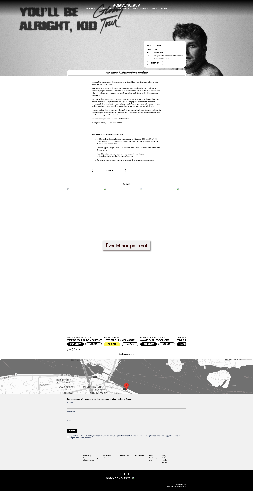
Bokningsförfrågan (105, 12)
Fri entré (112, 344)
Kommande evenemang (90, 12)
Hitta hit (164, 14)
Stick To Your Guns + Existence (84, 340)
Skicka (72, 431)
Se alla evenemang (125, 354)
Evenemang (90, 8)
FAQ (164, 12)
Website (69, 396)
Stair (155, 14)
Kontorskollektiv (140, 8)
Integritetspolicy (181, 484)
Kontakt (164, 16)
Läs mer (93, 344)
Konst (154, 8)
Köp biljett (75, 344)
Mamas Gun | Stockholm (154, 340)
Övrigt (164, 8)
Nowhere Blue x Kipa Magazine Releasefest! (127, 340)
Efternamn (71, 412)
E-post (69, 421)
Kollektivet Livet (122, 8)
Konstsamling (155, 12)
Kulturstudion (105, 8)
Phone (69, 396)
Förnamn (70, 402)
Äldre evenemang (91, 14)
